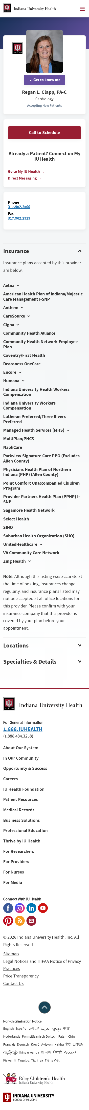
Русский (70, 1052)
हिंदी (68, 1044)
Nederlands (11, 1036)
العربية (45, 1028)
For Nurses (13, 872)
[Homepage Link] (29, 8)
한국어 (46, 1052)
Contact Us (13, 983)
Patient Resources (20, 799)
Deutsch (23, 1044)
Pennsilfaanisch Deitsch (39, 1036)
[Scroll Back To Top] (44, 1007)
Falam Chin (66, 1036)
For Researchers (18, 851)
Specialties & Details (30, 662)
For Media (12, 882)
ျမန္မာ (56, 1028)
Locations (16, 645)
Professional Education (25, 830)
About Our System (20, 747)
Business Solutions (21, 820)
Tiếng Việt (52, 1060)
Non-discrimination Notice (22, 1021)
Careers (10, 779)
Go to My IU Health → (26, 171)
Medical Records (18, 810)
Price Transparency (21, 976)
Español (21, 1028)
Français (9, 1044)
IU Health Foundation (23, 789)
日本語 (77, 1044)
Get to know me (46, 79)
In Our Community (21, 758)
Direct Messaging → (25, 178)
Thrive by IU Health (21, 841)
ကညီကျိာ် (10, 1052)
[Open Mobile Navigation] (82, 8)
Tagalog (23, 1060)
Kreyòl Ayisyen (42, 1044)
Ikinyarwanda (29, 1052)
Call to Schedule (44, 133)
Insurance (16, 251)
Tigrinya (37, 1060)
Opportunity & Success (25, 768)
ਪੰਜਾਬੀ (57, 1052)
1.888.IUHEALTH (23, 729)
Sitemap (11, 954)
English (8, 1028)
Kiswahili (9, 1060)
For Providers (16, 861)
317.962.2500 (19, 206)
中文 (66, 1028)
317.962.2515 (19, 218)
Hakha (59, 1044)
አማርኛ (34, 1028)
